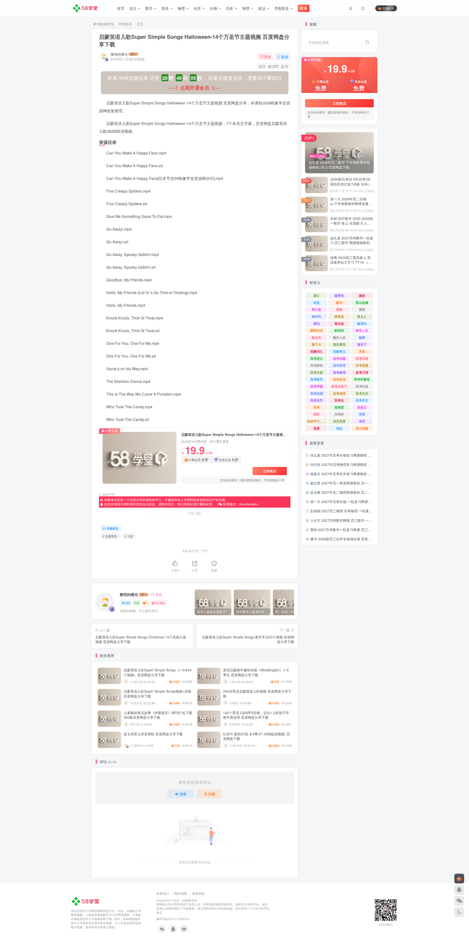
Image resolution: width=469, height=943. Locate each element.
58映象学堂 (189, 900)
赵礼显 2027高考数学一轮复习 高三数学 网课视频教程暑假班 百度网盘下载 (351, 243)
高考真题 (362, 365)
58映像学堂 (105, 23)
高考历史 (362, 393)
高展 (316, 428)
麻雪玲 (362, 323)
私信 (284, 56)
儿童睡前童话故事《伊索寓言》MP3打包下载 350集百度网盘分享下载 (158, 715)
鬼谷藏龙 (339, 344)
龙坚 (316, 302)
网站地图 (180, 893)
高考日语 (362, 372)
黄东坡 (339, 323)
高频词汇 (316, 351)
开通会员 (388, 8)
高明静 (339, 414)
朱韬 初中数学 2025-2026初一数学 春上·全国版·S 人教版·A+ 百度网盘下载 (351, 223)
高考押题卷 (362, 379)
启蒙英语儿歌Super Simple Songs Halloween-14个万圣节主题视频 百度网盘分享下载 (194, 40)
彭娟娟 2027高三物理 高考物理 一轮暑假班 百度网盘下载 (353, 511)
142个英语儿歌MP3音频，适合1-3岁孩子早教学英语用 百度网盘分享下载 (256, 715)
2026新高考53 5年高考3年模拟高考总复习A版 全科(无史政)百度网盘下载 (351, 184)
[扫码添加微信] (459, 901)
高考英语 (339, 365)
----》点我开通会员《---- (194, 87)
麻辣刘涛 (316, 330)
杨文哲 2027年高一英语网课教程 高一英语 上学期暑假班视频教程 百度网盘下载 (370, 483)
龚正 (316, 295)
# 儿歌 (129, 536)
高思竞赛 (339, 421)
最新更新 (198, 893)
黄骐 (339, 309)
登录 (183, 793)
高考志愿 (316, 393)
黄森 (362, 309)
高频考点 (339, 351)
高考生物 (316, 372)
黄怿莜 (339, 316)
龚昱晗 (339, 295)
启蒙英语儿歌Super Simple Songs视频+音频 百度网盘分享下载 (157, 693)
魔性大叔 (339, 337)
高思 (362, 421)
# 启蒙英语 (110, 536)
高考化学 (316, 400)
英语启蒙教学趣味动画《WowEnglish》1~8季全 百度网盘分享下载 (256, 672)
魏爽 (362, 337)
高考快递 (362, 386)
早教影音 (125, 23)
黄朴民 (316, 316)
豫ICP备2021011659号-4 (173, 919)
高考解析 (316, 365)
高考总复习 (339, 386)
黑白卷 (316, 309)
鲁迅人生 (362, 330)
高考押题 (316, 386)
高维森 (339, 407)
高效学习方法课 (317, 421)
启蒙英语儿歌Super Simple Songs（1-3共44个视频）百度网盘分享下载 (158, 672)
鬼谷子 (362, 344)
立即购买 (270, 471)
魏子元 (316, 344)
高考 (316, 407)
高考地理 (339, 393)
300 (127, 603)
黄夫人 (362, 316)
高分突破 (362, 428)
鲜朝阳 (339, 330)
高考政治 (339, 379)
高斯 (362, 414)
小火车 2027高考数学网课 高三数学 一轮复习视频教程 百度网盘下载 (362, 520)
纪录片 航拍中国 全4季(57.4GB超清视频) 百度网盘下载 (256, 736)
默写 (339, 302)
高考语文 (316, 358)
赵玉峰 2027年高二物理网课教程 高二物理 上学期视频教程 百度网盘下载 (365, 492)
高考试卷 (362, 358)
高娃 (339, 428)
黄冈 (316, 323)
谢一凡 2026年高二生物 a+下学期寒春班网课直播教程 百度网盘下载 (351, 203)
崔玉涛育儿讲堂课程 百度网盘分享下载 (153, 733)
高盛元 (362, 407)
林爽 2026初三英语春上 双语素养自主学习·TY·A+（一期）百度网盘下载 (351, 262)
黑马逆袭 (362, 302)
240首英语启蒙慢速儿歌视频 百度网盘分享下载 (257, 693)
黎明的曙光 (119, 54)
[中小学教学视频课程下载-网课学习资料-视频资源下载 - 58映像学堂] (86, 901)
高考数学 (316, 379)
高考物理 (339, 372)
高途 (362, 351)
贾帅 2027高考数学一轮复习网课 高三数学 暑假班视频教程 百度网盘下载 (365, 529)
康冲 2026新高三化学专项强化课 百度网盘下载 (346, 538)
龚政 (362, 295)
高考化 (339, 400)
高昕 (316, 414)
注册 (211, 793)
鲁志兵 (316, 337)
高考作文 (362, 400)
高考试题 (339, 358)
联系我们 (162, 893)
